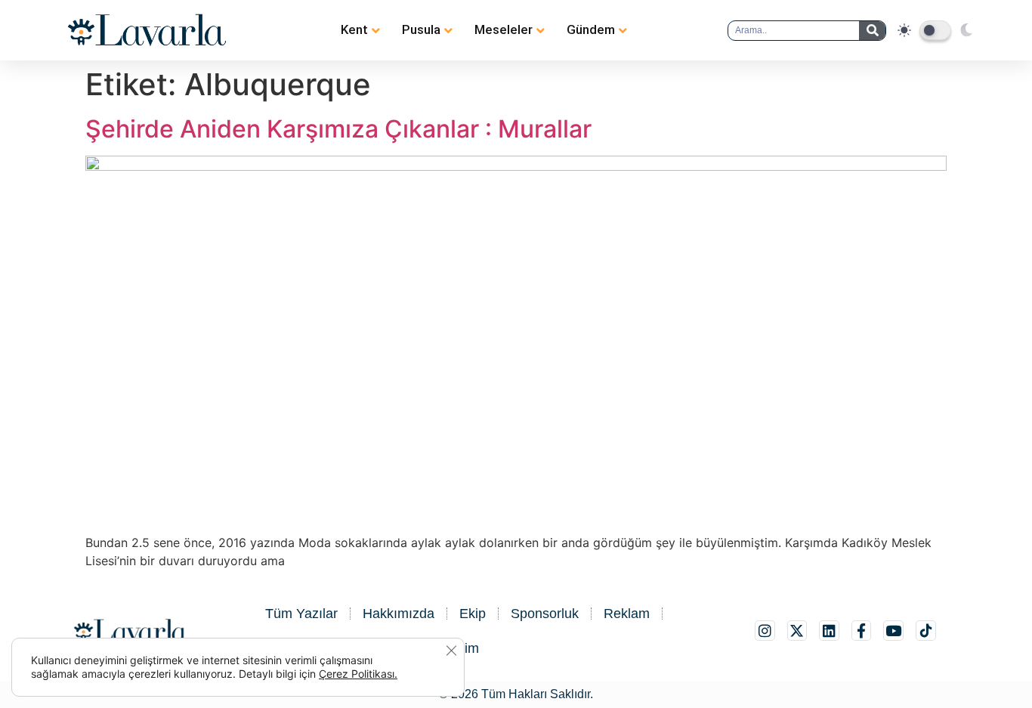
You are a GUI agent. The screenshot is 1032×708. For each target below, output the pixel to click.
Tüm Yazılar (301, 613)
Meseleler (503, 29)
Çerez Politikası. (358, 673)
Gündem (591, 29)
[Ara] (872, 30)
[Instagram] (765, 630)
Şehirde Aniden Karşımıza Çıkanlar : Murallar (338, 129)
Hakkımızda (398, 613)
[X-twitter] (797, 630)
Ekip (472, 613)
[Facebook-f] (861, 630)
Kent (354, 29)
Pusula (421, 29)
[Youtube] (893, 630)
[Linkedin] (829, 630)
